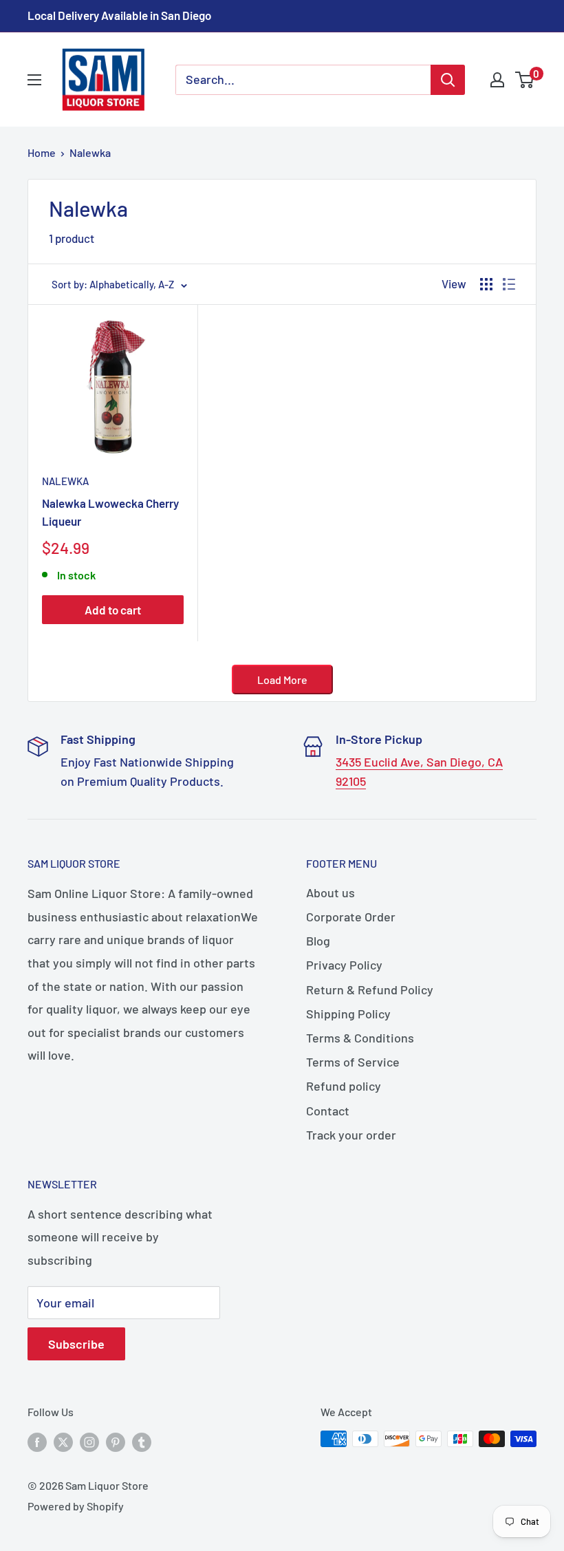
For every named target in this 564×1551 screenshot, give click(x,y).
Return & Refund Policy (369, 989)
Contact (327, 1110)
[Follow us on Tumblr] (141, 1441)
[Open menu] (34, 79)
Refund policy (343, 1085)
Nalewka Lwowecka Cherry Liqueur (110, 512)
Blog (318, 940)
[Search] (448, 80)
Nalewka (90, 152)
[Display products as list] (509, 284)
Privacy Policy (344, 964)
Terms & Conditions (360, 1037)
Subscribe (76, 1343)
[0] (525, 80)
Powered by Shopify (76, 1505)
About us (330, 892)
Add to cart (113, 610)
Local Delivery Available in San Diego (119, 15)
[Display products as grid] (486, 284)
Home (42, 152)
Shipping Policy (348, 1013)
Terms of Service (353, 1061)
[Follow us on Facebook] (37, 1441)
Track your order (351, 1134)
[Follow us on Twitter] (63, 1441)
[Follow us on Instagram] (89, 1441)
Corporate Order (350, 916)
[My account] (497, 79)
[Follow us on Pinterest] (115, 1441)
